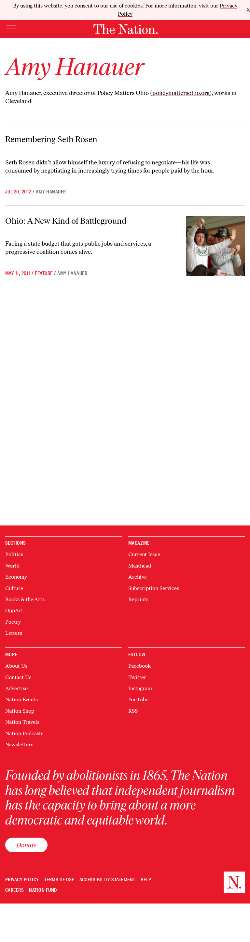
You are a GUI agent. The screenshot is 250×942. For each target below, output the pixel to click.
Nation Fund (43, 890)
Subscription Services (153, 588)
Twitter (137, 677)
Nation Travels (22, 722)
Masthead (139, 566)
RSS (133, 711)
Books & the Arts (25, 599)
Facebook (139, 666)
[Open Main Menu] (11, 29)
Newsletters (19, 744)
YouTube (138, 699)
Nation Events (21, 699)
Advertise (16, 688)
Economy (16, 577)
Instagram (140, 688)
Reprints (138, 599)
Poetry (13, 622)
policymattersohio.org (181, 93)
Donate (26, 845)
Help (146, 880)
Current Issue (144, 554)
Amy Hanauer (51, 192)
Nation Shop (19, 711)
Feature (43, 273)
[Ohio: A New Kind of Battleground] (215, 246)
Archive (137, 577)
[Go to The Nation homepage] (125, 29)
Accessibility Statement (107, 880)
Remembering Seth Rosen (51, 139)
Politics (14, 554)
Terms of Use (59, 880)
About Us (16, 666)
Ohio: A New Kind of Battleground (65, 221)
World (12, 566)
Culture (14, 588)
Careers (14, 890)
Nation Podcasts (24, 733)
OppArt (14, 610)
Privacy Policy (22, 880)
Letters (13, 633)
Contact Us (18, 677)
